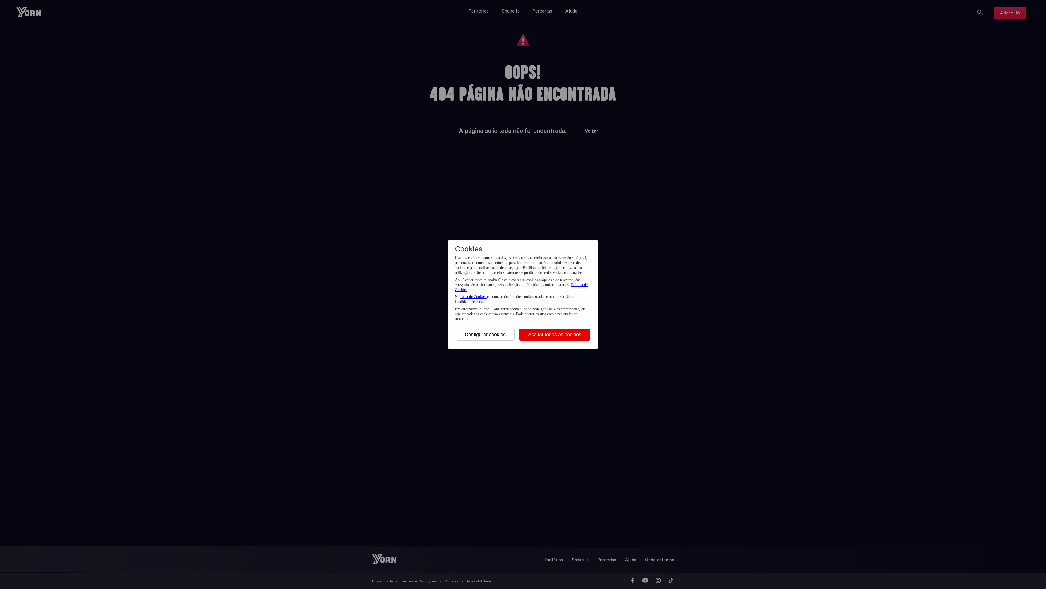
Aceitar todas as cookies (554, 334)
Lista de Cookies (473, 297)
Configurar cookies (485, 334)
